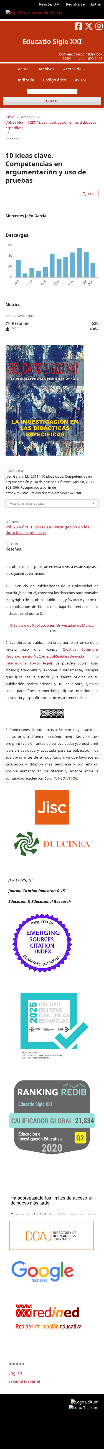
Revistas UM (49, 4)
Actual (24, 68)
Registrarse (75, 4)
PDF (91, 194)
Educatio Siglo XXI (52, 41)
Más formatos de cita (26, 503)
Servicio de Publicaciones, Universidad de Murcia (53, 625)
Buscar (52, 101)
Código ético (54, 80)
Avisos (81, 80)
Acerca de (73, 68)
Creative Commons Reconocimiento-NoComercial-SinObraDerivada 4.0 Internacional (52, 656)
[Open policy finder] (52, 805)
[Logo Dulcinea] (52, 842)
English (15, 1373)
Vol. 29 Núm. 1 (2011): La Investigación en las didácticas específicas (51, 125)
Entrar (96, 4)
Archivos (46, 68)
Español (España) (24, 1381)
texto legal (41, 663)
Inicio (10, 116)
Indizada (26, 80)
